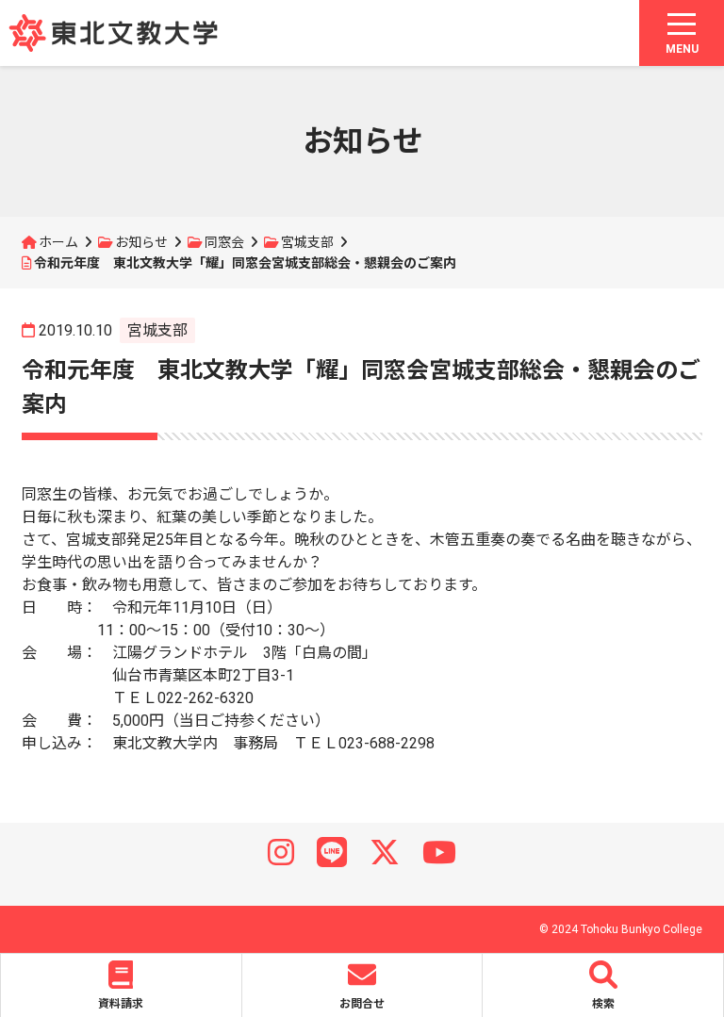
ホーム (58, 242)
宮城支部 (307, 242)
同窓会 (224, 242)
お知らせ (141, 242)
